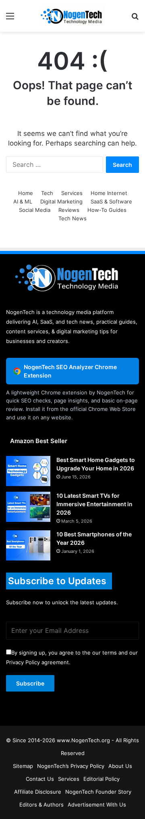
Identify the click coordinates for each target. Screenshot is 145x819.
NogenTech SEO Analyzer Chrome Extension (70, 371)
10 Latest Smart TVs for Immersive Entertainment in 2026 (94, 504)
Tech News (72, 218)
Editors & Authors (41, 804)
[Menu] (10, 19)
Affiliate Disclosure (37, 791)
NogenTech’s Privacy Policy (70, 766)
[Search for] (135, 19)
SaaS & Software (111, 201)
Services (72, 193)
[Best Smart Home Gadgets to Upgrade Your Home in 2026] (28, 471)
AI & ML (22, 201)
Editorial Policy (101, 779)
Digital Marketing (61, 201)
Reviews (68, 210)
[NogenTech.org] (72, 16)
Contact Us (40, 779)
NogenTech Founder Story (98, 791)
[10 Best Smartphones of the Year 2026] (28, 545)
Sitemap (23, 766)
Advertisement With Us (97, 804)
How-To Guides (106, 210)
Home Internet (109, 193)
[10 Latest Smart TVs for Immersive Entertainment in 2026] (28, 507)
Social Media (34, 210)
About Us (120, 766)
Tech (47, 193)
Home (25, 193)
